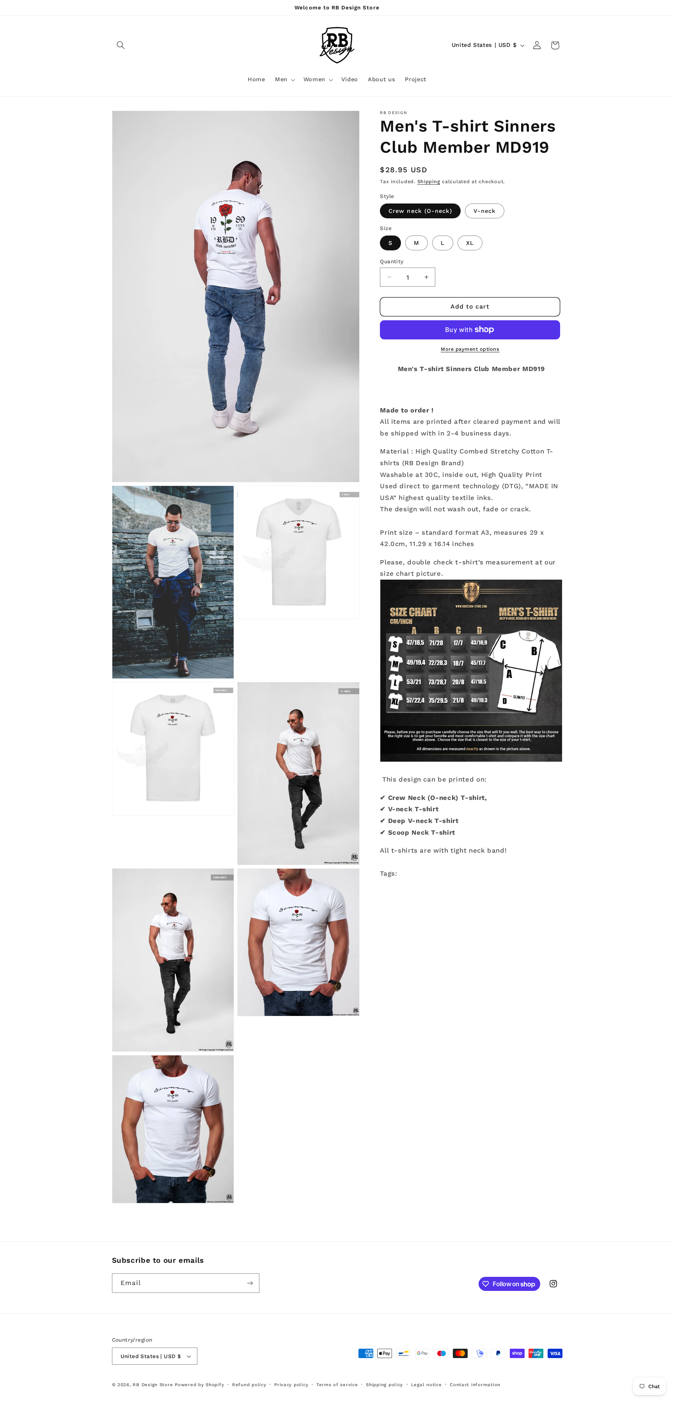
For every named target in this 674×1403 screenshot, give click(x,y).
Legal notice (426, 1384)
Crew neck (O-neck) (420, 210)
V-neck (485, 210)
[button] (121, 45)
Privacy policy (291, 1384)
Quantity (391, 261)
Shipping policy (384, 1384)
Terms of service (337, 1384)
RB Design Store (153, 1384)
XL (470, 242)
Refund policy (249, 1384)
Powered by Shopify (199, 1384)
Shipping (428, 181)
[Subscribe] (250, 1282)
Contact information (475, 1384)
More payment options (470, 349)
